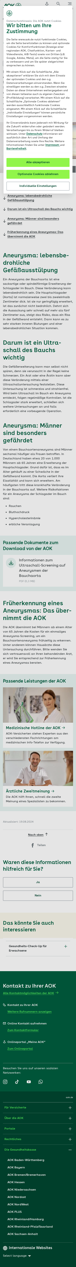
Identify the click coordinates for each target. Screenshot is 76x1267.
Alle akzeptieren (38, 162)
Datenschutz (34, 134)
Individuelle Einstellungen (38, 186)
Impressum (52, 145)
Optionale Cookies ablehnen (38, 174)
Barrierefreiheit (16, 148)
